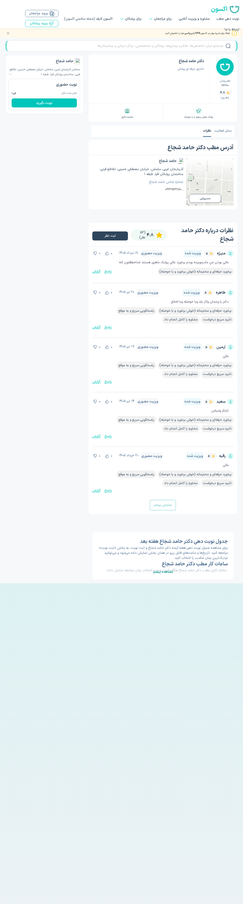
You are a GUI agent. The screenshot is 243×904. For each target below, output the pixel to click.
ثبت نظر (110, 235)
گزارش (96, 271)
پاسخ (108, 271)
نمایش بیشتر (163, 505)
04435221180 (173, 189)
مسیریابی (205, 198)
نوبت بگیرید (44, 103)
